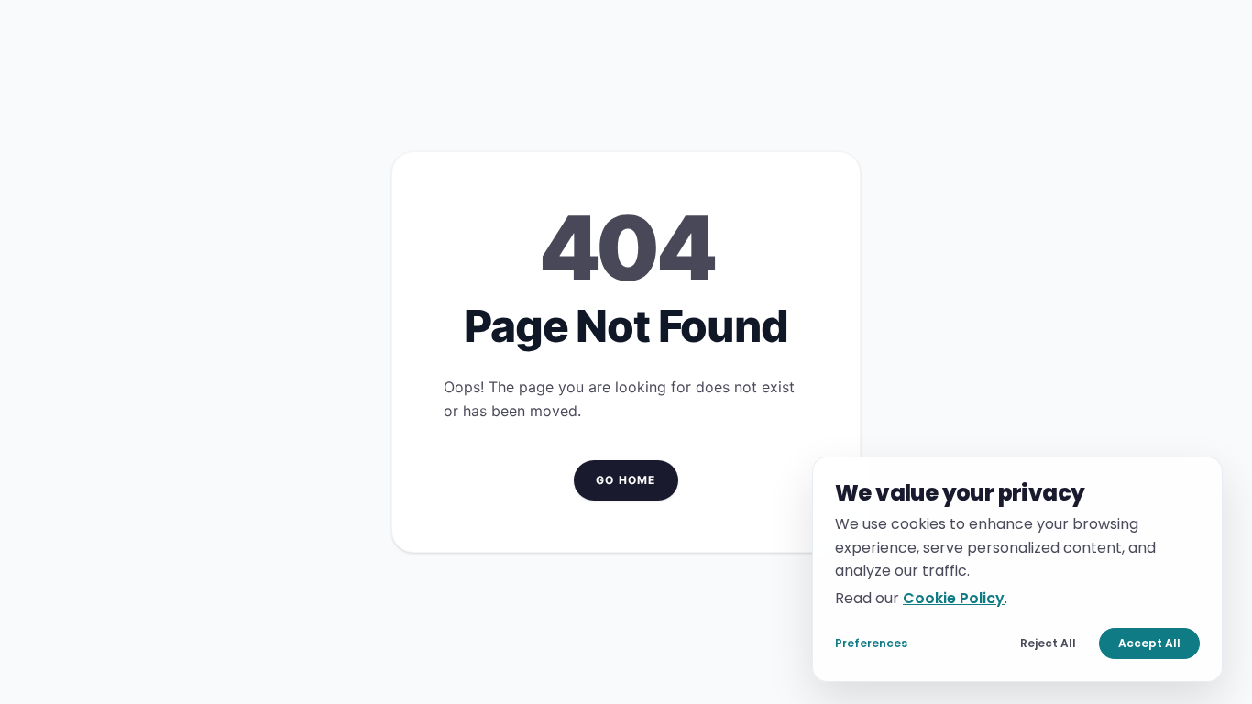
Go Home (625, 480)
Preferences (871, 643)
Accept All (1149, 643)
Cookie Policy (954, 597)
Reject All (1048, 643)
